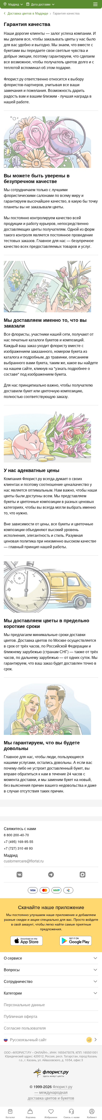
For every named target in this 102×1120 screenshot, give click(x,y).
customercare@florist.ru (24, 861)
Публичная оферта (20, 1016)
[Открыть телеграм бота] (51, 874)
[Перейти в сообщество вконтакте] (19, 874)
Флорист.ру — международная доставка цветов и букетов (51, 1092)
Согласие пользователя (25, 1028)
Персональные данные (24, 1004)
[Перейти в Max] (82, 874)
